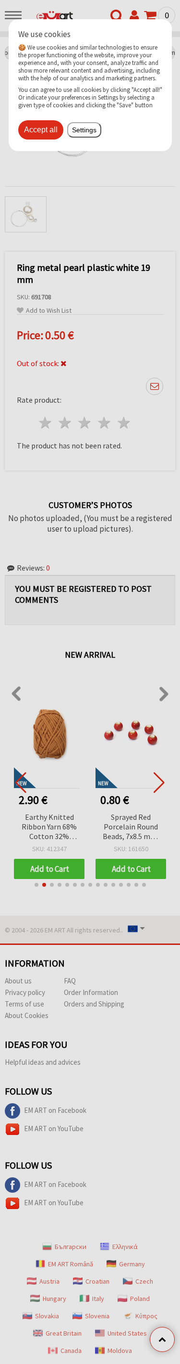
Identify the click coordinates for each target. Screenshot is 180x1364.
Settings (84, 130)
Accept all (41, 130)
